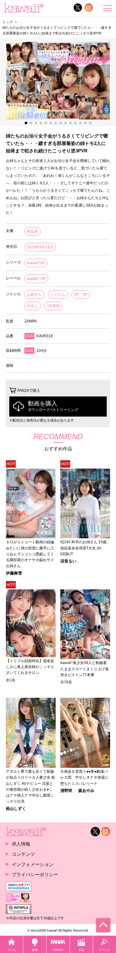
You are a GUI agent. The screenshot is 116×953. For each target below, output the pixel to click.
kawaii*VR (36, 263)
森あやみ (86, 791)
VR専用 (53, 306)
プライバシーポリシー (35, 874)
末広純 (32, 231)
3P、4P (80, 294)
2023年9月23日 (40, 247)
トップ (7, 22)
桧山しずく (16, 809)
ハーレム (58, 294)
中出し (32, 306)
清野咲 (66, 791)
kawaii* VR (36, 279)
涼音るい (68, 561)
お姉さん (34, 294)
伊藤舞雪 (14, 573)
